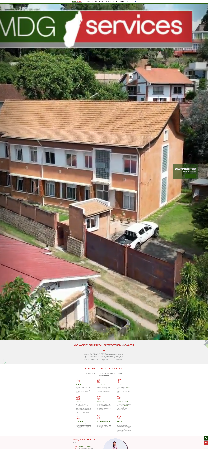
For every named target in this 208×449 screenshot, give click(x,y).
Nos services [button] (101, 1)
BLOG (127, 1)
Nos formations (108, 1)
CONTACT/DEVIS (122, 1)
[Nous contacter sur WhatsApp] (206, 438)
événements (89, 1)
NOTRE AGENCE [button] (115, 1)
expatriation (128, 387)
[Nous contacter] (206, 443)
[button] (15, 171)
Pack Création (94, 1)
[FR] (133, 1)
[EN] (135, 1)
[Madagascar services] (77, 1)
